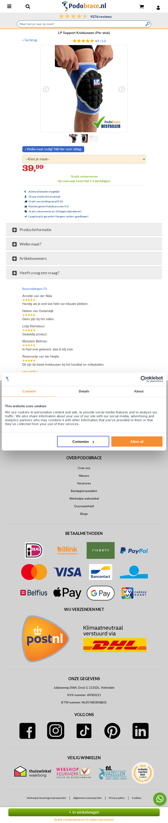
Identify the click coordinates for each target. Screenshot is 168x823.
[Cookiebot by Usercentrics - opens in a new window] (144, 379)
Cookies (137, 797)
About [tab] (139, 391)
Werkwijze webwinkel (84, 498)
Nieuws (84, 475)
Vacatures (84, 483)
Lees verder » (30, 371)
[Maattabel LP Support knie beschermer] (94, 138)
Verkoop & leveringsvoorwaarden (46, 797)
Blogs (84, 513)
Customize (80, 441)
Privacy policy (117, 797)
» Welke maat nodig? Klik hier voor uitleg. (53, 149)
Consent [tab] (29, 391)
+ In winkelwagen (84, 812)
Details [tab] (84, 391)
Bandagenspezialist (84, 491)
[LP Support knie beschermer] (84, 88)
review (142, 288)
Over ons (84, 468)
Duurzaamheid (84, 506)
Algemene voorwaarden (87, 797)
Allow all (137, 441)
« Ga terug (29, 40)
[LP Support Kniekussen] (84, 138)
